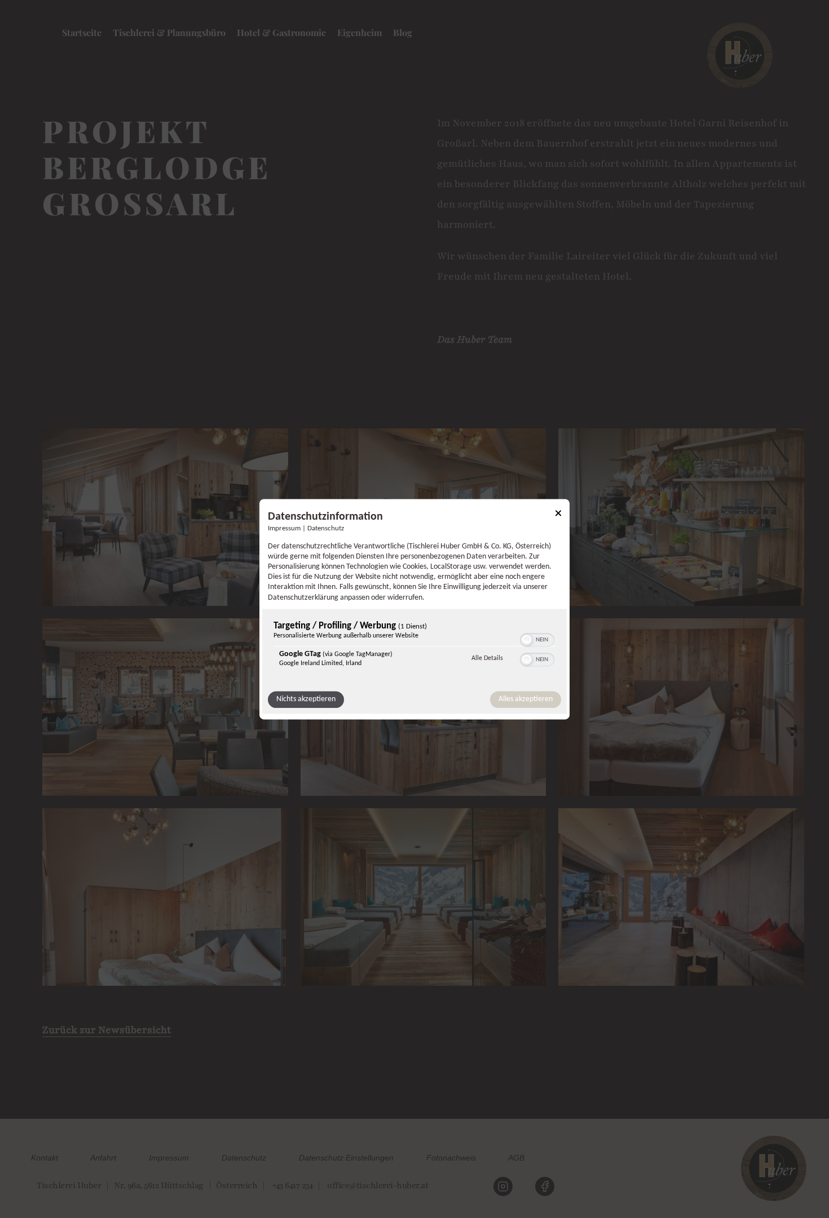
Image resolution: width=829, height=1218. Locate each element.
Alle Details (487, 658)
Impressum (284, 528)
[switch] (537, 638)
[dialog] (414, 609)
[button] (527, 640)
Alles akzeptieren (526, 699)
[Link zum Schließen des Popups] (558, 515)
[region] (414, 646)
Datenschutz (325, 528)
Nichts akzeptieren (306, 699)
